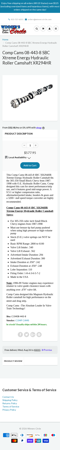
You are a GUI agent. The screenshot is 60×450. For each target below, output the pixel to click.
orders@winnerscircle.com (40, 19)
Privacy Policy (9, 409)
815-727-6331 (17, 19)
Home (5, 39)
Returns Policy (9, 403)
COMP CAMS (22, 320)
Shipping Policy (9, 400)
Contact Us (8, 396)
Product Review (13, 361)
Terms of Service (10, 406)
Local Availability (17, 157)
